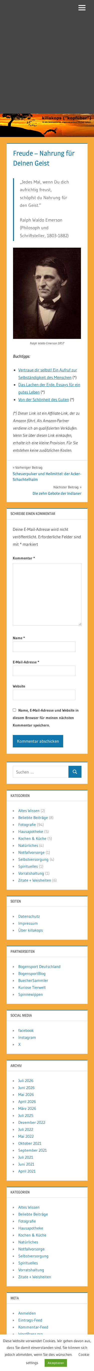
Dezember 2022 (31, 1122)
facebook (26, 1030)
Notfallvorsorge (31, 852)
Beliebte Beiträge (33, 817)
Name (19, 638)
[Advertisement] (47, 64)
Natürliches (28, 845)
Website (19, 686)
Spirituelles (28, 866)
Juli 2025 (25, 1115)
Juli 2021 (25, 1157)
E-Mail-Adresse (26, 662)
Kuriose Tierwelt (32, 987)
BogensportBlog (32, 973)
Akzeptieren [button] (56, 1363)
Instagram (27, 1037)
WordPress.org (30, 1333)
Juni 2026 (26, 1087)
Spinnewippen (30, 994)
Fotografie (27, 824)
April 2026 (27, 1101)
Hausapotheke (30, 831)
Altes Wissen (29, 810)
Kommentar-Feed (33, 1327)
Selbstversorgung (33, 859)
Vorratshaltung (31, 873)
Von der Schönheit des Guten (43, 399)
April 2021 (27, 1171)
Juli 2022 (25, 1129)
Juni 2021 (26, 1164)
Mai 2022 (26, 1136)
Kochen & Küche (32, 838)
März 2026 (27, 1108)
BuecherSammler (33, 980)
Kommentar (24, 558)
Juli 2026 (25, 1080)
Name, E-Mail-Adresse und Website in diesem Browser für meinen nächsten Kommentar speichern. (46, 718)
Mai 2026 (26, 1094)
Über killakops (30, 930)
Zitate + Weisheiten (34, 880)
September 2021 (32, 1150)
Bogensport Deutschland (39, 966)
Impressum (28, 923)
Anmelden (27, 1313)
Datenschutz (29, 916)
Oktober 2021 (29, 1143)
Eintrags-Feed (30, 1320)
